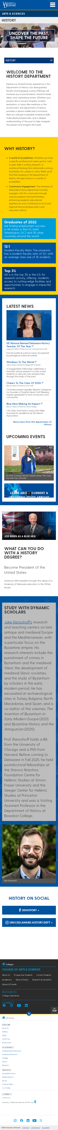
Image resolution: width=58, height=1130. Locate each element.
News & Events (22, 979)
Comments (25, 1127)
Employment (6, 1043)
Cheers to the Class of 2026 (23, 382)
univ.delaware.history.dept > (31, 922)
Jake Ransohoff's (18, 622)
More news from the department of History (32, 423)
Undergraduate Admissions (11, 1051)
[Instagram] (15, 1121)
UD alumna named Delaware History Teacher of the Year (28, 345)
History (11, 60)
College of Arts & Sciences (21, 969)
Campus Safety (7, 1084)
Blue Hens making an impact (23, 403)
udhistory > (30, 910)
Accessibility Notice (8, 1073)
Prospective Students (23, 975)
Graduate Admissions (9, 1054)
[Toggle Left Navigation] (51, 60)
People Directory (8, 1077)
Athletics (5, 1032)
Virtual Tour (6, 1039)
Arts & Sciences (13, 13)
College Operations (10, 995)
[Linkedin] (28, 1121)
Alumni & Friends (9, 984)
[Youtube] (34, 1121)
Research (5, 1065)
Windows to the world (20, 361)
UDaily (4, 1035)
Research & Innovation (41, 979)
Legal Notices (35, 1127)
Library (4, 1061)
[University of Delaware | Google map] (35, 1102)
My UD (4, 1081)
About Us (6, 975)
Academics (7, 979)
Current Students (43, 975)
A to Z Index (6, 1088)
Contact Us (6, 1098)
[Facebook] (22, 1121)
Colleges (5, 1058)
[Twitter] (41, 1121)
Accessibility (46, 1127)
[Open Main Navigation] (52, 5)
